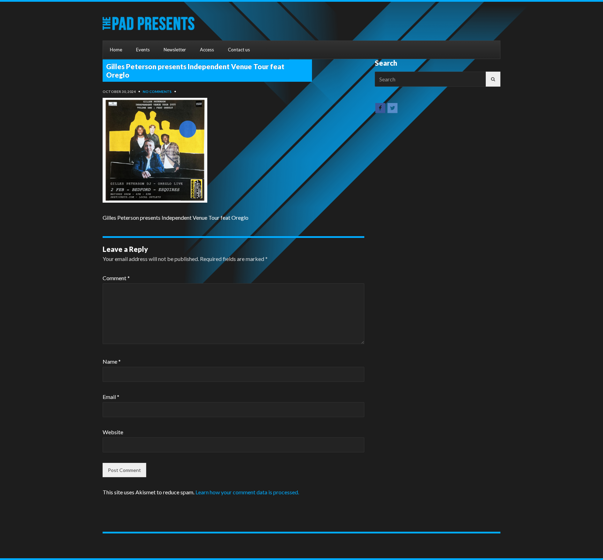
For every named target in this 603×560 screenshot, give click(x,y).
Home (116, 49)
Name (112, 361)
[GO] (493, 79)
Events (143, 49)
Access (207, 49)
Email (111, 396)
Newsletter (175, 49)
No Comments (157, 91)
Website (113, 432)
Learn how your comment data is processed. (247, 492)
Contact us (239, 49)
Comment (116, 278)
